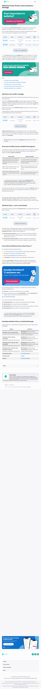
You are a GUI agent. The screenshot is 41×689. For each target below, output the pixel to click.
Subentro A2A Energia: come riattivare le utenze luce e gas (14, 602)
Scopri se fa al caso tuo (20, 223)
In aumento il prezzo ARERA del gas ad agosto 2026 (16, 514)
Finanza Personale (11, 484)
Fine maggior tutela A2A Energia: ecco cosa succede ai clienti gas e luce (17, 598)
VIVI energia (17, 451)
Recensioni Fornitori (11, 419)
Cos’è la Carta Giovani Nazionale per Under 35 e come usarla (19, 578)
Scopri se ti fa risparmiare (20, 50)
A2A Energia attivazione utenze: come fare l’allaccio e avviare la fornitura (17, 614)
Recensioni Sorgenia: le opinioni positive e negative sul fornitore (20, 417)
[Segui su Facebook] (33, 654)
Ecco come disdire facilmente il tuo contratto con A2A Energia (15, 626)
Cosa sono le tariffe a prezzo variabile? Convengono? (15, 82)
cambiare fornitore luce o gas (12, 251)
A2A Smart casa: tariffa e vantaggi (11, 80)
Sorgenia (17, 419)
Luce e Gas (9, 386)
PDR (24, 306)
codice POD (14, 306)
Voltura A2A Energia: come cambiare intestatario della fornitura (15, 610)
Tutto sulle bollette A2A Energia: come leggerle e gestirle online (15, 630)
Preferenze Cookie (27, 676)
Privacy (14, 676)
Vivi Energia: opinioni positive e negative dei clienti (16, 449)
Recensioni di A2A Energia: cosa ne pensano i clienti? (13, 590)
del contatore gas (16, 255)
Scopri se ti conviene (20, 126)
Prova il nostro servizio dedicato (26, 379)
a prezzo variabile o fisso (31, 151)
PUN (22, 102)
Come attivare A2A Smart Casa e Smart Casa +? (14, 86)
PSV (25, 102)
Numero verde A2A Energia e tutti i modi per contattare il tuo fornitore (16, 618)
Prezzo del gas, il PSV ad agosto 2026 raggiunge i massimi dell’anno (18, 546)
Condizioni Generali (21, 676)
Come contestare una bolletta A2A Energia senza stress (14, 606)
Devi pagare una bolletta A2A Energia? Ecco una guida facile (15, 622)
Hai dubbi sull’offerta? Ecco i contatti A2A (12, 88)
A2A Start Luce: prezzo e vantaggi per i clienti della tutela (14, 594)
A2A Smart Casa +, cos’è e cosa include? (12, 84)
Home (6, 386)
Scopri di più (24, 684)
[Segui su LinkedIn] (38, 654)
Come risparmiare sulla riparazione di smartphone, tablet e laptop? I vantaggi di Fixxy (18, 481)
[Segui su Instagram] (35, 654)
